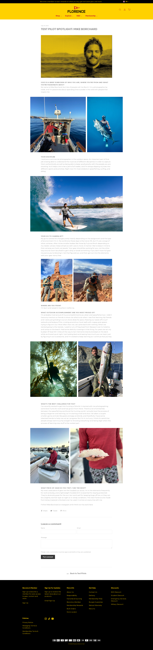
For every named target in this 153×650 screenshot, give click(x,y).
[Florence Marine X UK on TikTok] (49, 618)
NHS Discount (116, 592)
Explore (68, 16)
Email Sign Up (50, 601)
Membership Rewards (75, 605)
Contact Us (93, 592)
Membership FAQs (95, 599)
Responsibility (72, 595)
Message (44, 537)
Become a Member (74, 602)
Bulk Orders (71, 609)
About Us (70, 592)
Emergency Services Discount (118, 600)
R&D (79, 16)
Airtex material (51, 500)
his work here (87, 505)
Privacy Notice (27, 622)
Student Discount (117, 595)
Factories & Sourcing (74, 599)
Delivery (92, 595)
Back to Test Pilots (78, 573)
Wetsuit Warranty (95, 605)
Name (43, 528)
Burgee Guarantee (96, 602)
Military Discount (117, 604)
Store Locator (72, 612)
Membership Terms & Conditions (30, 632)
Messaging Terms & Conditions (29, 627)
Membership (90, 16)
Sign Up (25, 603)
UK (127, 1)
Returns (92, 609)
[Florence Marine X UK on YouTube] (53, 618)
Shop (58, 16)
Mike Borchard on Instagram (58, 505)
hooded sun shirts (77, 490)
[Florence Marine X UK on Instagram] (46, 618)
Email (79, 528)
